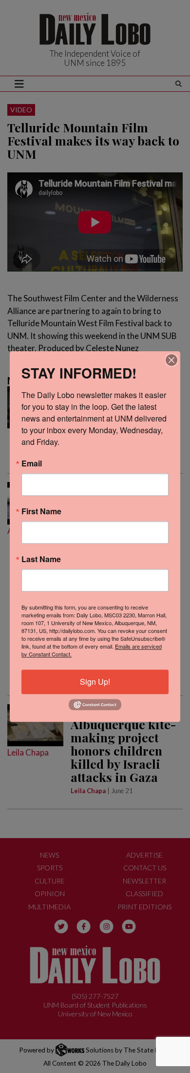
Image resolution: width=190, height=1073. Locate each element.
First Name (41, 511)
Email (31, 463)
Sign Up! (95, 681)
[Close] (171, 360)
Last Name (41, 559)
